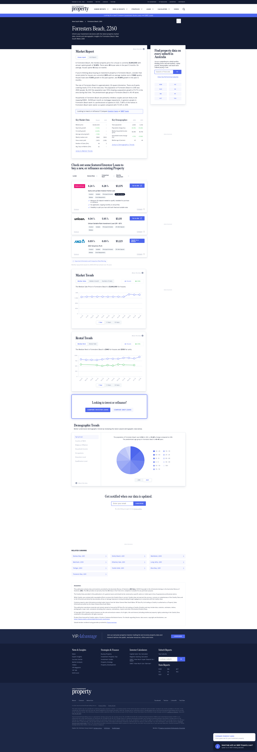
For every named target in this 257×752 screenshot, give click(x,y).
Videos (176, 9)
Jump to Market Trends (84, 151)
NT (175, 93)
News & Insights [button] (119, 9)
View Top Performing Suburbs (168, 77)
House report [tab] (82, 57)
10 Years (117, 322)
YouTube (182, 700)
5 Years (109, 322)
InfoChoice (107, 728)
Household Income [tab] (81, 449)
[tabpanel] (109, 84)
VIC (175, 84)
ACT (161, 98)
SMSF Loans (149, 15)
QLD (160, 89)
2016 (139, 480)
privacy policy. (138, 509)
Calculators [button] (163, 9)
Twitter (166, 700)
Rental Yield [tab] (92, 344)
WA (161, 93)
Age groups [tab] (79, 437)
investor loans (113, 111)
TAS (175, 98)
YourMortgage (116, 728)
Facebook (158, 700)
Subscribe (140, 503)
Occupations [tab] (79, 453)
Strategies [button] (136, 9)
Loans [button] (148, 9)
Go (181, 659)
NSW (160, 84)
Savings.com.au (98, 728)
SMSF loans (125, 111)
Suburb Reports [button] (100, 9)
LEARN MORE (178, 636)
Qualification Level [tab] (81, 461)
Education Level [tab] (80, 457)
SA (175, 89)
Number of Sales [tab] (107, 281)
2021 (147, 480)
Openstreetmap (112, 622)
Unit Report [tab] (92, 57)
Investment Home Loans (132, 15)
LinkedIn (174, 700)
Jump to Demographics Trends (123, 145)
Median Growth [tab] (94, 281)
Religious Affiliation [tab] (81, 445)
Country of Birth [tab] (80, 441)
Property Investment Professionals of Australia (172, 728)
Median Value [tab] (82, 281)
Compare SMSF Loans (122, 410)
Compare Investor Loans (97, 410)
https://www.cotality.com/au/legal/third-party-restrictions (92, 619)
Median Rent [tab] (82, 344)
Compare (139, 209)
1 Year (100, 322)
